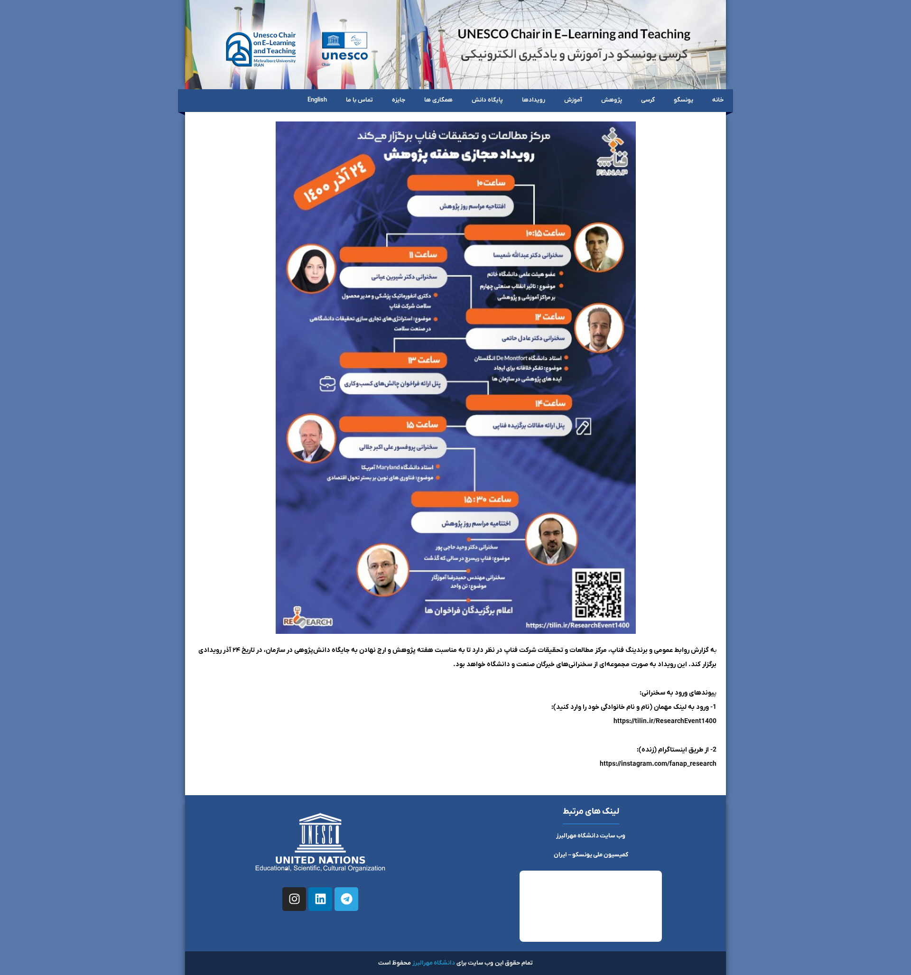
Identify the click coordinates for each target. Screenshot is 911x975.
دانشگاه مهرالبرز (433, 963)
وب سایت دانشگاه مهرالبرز (590, 836)
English (317, 100)
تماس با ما (359, 100)
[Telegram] (346, 899)
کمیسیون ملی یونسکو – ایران (591, 855)
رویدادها (533, 100)
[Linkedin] (320, 899)
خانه (718, 100)
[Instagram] (294, 899)
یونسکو (683, 100)
